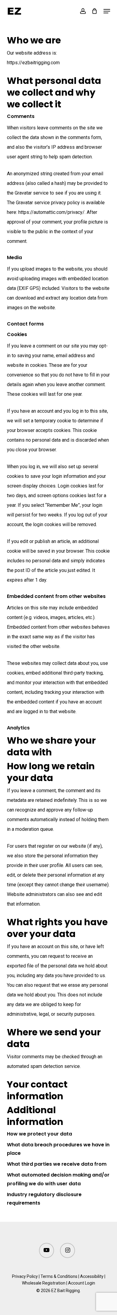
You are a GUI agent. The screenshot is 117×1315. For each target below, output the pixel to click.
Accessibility (92, 1276)
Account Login (81, 1283)
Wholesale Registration (43, 1283)
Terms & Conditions (58, 1276)
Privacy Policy (25, 1276)
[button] (107, 11)
